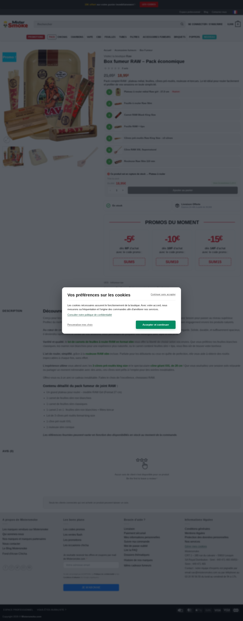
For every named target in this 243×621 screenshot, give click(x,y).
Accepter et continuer (155, 324)
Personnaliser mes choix (80, 324)
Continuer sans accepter (163, 294)
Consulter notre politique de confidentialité (89, 314)
